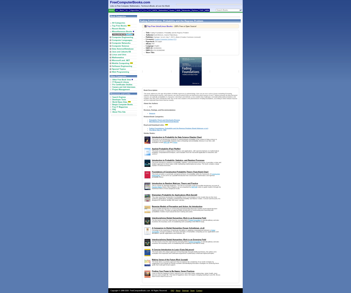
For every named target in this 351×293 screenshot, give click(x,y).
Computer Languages (122, 40)
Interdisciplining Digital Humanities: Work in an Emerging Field (179, 218)
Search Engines (119, 97)
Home (111, 10)
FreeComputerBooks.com (130, 2)
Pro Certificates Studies (122, 85)
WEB (207, 10)
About (178, 291)
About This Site (118, 112)
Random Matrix (157, 187)
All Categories (118, 23)
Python (195, 10)
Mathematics (118, 57)
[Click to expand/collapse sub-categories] (110, 37)
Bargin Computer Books (122, 104)
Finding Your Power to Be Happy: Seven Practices (173, 271)
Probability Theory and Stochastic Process (164, 120)
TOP (201, 10)
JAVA (178, 10)
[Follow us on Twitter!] (123, 35)
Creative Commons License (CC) (165, 39)
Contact (199, 291)
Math (122, 10)
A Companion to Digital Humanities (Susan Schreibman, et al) (178, 228)
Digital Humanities (195, 220)
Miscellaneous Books (122, 31)
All (117, 10)
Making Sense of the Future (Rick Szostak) (170, 260)
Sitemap (185, 291)
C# (150, 10)
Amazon (152, 113)
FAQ (114, 109)
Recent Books (118, 28)
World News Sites (119, 102)
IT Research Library (120, 82)
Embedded (163, 10)
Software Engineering (122, 66)
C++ (145, 10)
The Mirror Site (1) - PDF (157, 130)
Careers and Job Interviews (123, 87)
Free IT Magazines (120, 107)
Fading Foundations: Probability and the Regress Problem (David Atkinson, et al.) (178, 128)
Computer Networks (121, 43)
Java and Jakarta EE (121, 52)
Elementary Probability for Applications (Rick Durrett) (174, 195)
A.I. (127, 10)
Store (192, 291)
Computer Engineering (122, 37)
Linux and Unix (119, 54)
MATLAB (166, 142)
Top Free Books (119, 26)
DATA (155, 10)
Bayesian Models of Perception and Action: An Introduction (177, 206)
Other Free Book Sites (121, 80)
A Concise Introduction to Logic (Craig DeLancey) (173, 250)
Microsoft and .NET (121, 60)
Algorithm (134, 10)
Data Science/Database (123, 49)
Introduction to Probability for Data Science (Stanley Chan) (177, 137)
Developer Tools (119, 100)
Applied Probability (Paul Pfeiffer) (166, 149)
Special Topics (119, 69)
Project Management (121, 90)
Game (172, 10)
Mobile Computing (120, 63)
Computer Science (120, 46)
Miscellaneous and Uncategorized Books (164, 121)
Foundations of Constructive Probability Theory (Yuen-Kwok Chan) (180, 172)
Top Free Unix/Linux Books (160, 26)
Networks (186, 10)
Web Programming (120, 72)
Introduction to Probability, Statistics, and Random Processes (178, 160)
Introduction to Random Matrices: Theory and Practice (175, 183)
